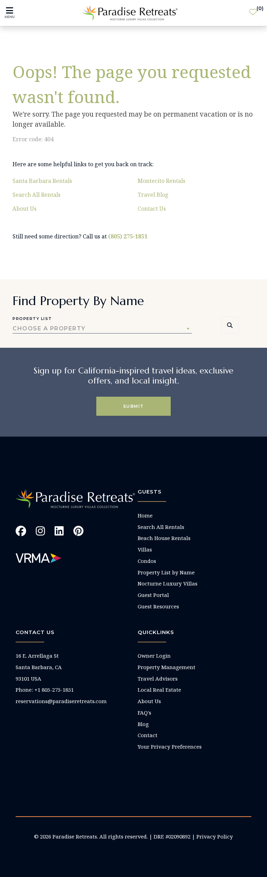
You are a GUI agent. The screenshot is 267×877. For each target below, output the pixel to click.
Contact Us (152, 208)
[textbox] (102, 329)
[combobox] (102, 329)
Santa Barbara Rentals (42, 181)
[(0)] (253, 13)
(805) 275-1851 (127, 236)
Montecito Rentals (161, 181)
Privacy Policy (214, 836)
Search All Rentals (36, 195)
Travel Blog (153, 195)
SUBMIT (133, 406)
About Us (25, 208)
